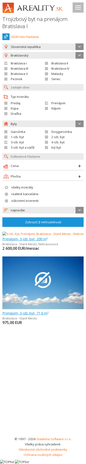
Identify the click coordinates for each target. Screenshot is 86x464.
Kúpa (14, 108)
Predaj (15, 103)
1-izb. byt (17, 137)
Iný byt (56, 147)
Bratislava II (59, 63)
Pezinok (16, 79)
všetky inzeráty (22, 187)
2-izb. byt (57, 137)
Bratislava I (19, 63)
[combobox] (43, 46)
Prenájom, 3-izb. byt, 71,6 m (25, 313)
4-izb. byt (57, 142)
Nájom (56, 108)
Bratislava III (19, 68)
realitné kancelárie (24, 194)
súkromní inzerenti (24, 200)
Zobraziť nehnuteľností (43, 222)
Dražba (16, 113)
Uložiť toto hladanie (25, 37)
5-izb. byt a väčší (22, 147)
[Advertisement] (43, 391)
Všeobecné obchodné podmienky (43, 449)
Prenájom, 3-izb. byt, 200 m (25, 238)
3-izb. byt (17, 142)
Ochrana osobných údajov (43, 455)
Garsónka (18, 132)
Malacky (57, 74)
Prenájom (58, 103)
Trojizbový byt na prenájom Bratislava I (35, 22)
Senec (55, 79)
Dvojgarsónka (61, 132)
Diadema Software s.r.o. (54, 439)
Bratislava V (19, 74)
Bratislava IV (60, 68)
